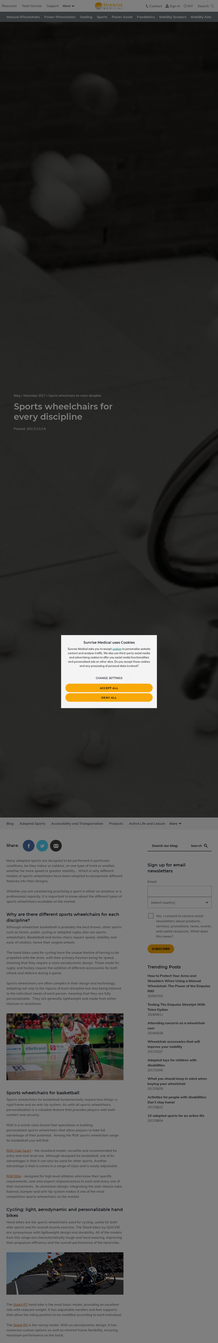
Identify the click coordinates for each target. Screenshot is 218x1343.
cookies (117, 648)
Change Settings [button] (109, 677)
